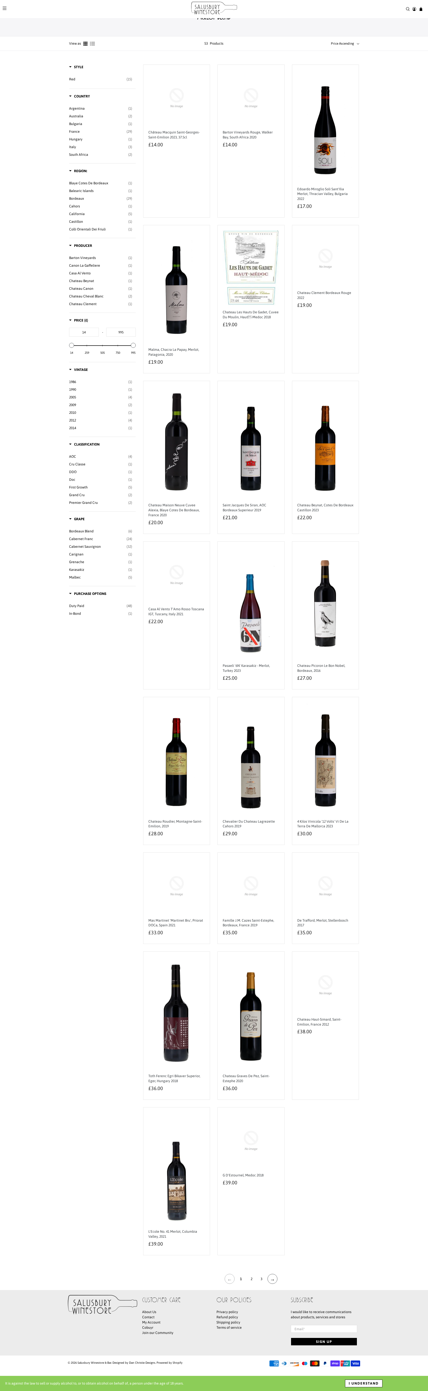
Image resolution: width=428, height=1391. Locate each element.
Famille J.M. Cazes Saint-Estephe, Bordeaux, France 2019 (248, 922)
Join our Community (157, 1333)
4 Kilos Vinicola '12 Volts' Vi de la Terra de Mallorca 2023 (322, 823)
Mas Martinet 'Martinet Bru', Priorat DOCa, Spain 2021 (175, 922)
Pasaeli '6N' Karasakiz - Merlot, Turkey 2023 (246, 668)
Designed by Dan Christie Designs (133, 1362)
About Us (149, 1312)
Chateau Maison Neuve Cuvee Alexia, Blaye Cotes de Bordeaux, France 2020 (174, 510)
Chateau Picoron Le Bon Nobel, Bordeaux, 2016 (321, 668)
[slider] (71, 345)
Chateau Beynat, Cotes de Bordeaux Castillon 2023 (325, 507)
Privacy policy (227, 1312)
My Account (151, 1322)
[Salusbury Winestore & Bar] (214, 9)
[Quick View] (200, 101)
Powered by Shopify (170, 1362)
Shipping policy (228, 1322)
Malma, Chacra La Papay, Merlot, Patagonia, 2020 (173, 352)
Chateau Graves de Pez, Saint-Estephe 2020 (246, 1078)
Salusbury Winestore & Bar (94, 1362)
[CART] (421, 9)
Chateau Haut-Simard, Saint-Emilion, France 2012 (319, 1021)
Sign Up (324, 1342)
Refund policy (227, 1317)
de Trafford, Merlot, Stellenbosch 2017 (322, 922)
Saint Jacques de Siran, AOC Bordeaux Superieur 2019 (244, 507)
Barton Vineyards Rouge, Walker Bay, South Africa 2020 (248, 134)
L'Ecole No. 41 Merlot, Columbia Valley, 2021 (172, 1233)
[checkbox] (100, 79)
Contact (148, 1317)
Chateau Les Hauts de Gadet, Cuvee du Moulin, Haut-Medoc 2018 (251, 314)
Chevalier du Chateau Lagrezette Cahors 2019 (249, 823)
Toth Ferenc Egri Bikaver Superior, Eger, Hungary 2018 (174, 1078)
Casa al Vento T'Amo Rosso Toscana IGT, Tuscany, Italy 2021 (176, 611)
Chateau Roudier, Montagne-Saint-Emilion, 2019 (175, 823)
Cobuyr (147, 1327)
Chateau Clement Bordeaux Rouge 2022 (324, 295)
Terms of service (229, 1327)
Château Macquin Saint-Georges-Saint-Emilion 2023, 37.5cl (174, 134)
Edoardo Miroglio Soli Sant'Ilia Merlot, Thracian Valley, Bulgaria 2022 (322, 194)
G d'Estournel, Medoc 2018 (243, 1175)
